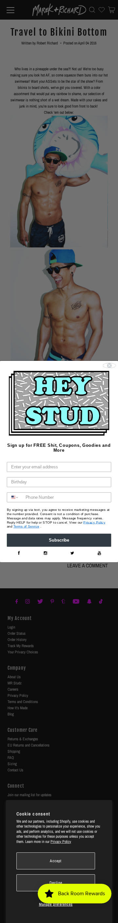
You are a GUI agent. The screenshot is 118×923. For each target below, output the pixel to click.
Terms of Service (26, 527)
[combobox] (15, 497)
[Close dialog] (109, 365)
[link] (18, 553)
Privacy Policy (60, 841)
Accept (56, 861)
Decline (55, 882)
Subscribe (59, 540)
